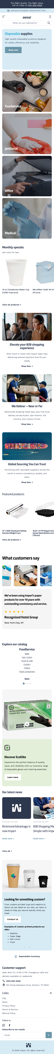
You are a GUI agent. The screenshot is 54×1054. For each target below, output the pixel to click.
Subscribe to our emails (13, 1029)
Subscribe (49, 1035)
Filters (27, 668)
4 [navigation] (30, 683)
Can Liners (27, 657)
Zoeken (49, 22)
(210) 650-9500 (35, 5)
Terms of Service (10, 1009)
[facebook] (9, 1025)
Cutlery (27, 664)
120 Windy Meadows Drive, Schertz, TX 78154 (27, 985)
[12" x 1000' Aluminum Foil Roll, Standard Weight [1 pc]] (16, 510)
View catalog (3, 16)
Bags (27, 653)
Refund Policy (8, 1013)
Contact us (12, 919)
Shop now (13, 50)
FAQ (4, 998)
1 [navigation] (23, 683)
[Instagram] (3, 1025)
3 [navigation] (28, 683)
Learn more (12, 777)
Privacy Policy (8, 1006)
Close (27, 992)
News (4, 1002)
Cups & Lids (27, 661)
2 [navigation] (25, 683)
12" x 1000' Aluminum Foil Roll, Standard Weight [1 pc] (14, 532)
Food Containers (27, 671)
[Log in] (50, 16)
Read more (27, 724)
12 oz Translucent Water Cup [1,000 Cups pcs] (15, 291)
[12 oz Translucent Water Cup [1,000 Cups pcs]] (16, 272)
